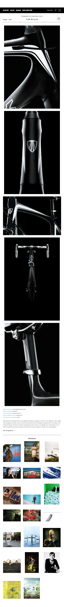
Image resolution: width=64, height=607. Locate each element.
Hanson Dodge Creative (9, 415)
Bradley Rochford (7, 409)
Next (10, 19)
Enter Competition (27, 10)
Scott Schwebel (7, 413)
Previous (5, 19)
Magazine (18, 10)
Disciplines (6, 10)
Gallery (12, 10)
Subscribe (50, 10)
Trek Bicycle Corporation (9, 417)
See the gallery (8, 430)
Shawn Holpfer (7, 411)
